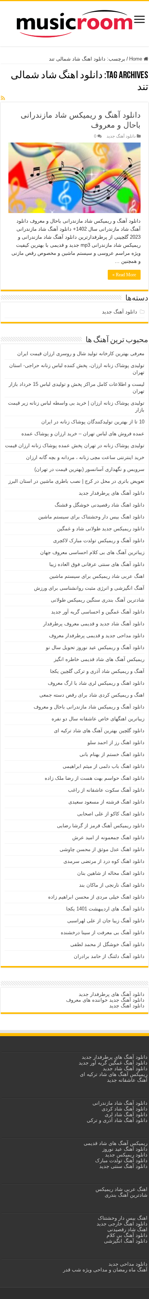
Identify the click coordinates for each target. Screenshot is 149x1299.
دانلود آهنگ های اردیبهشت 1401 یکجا (105, 909)
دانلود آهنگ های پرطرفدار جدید (111, 493)
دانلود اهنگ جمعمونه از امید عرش (108, 837)
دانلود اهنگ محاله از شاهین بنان (110, 873)
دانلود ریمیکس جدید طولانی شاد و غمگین (100, 528)
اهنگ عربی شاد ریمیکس (121, 1189)
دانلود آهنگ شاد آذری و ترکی (117, 1120)
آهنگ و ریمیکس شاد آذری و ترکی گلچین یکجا (97, 671)
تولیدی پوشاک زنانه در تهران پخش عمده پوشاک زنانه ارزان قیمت (74, 445)
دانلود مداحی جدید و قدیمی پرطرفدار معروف (96, 635)
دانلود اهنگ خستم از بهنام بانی (111, 754)
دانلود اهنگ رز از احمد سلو (115, 742)
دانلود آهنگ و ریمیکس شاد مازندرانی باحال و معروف (89, 707)
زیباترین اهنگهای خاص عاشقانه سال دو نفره (98, 719)
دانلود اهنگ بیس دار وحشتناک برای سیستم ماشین (91, 517)
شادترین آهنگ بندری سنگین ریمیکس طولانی (97, 600)
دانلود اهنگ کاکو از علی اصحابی (110, 814)
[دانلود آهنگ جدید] (74, 22)
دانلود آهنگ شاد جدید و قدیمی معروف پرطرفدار (93, 624)
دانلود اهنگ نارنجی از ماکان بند (111, 885)
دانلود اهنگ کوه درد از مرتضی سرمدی (103, 861)
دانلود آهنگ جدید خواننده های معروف (104, 1000)
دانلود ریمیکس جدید (125, 1155)
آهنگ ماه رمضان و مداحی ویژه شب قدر (105, 1270)
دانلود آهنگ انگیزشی (125, 1241)
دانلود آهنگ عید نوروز (124, 1149)
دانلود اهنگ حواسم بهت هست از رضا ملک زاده (94, 778)
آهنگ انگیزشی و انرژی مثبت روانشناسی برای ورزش (89, 588)
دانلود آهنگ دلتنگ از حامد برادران (109, 956)
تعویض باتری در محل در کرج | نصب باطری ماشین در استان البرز (76, 481)
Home (136, 59)
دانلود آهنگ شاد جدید (125, 1068)
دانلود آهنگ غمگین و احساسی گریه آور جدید (97, 612)
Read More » (124, 274)
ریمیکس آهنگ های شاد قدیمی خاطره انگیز (99, 659)
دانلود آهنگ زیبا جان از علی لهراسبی (105, 920)
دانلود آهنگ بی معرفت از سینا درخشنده (102, 932)
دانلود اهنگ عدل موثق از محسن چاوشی (102, 849)
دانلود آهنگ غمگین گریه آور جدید (113, 1063)
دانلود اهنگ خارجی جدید (121, 1224)
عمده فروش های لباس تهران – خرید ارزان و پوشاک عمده (82, 433)
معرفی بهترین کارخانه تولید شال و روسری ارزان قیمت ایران (80, 353)
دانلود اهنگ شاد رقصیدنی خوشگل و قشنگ (99, 505)
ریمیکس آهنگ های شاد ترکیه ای (112, 1074)
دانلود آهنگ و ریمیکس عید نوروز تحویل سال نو (95, 647)
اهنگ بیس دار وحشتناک (121, 1218)
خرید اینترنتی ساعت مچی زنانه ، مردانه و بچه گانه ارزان (85, 457)
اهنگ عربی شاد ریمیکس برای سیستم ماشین (96, 576)
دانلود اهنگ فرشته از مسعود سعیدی (106, 802)
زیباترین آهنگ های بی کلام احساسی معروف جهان (92, 552)
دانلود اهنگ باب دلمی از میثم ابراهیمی (103, 766)
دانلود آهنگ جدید (121, 136)
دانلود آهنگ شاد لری (126, 1114)
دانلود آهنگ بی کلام (127, 1235)
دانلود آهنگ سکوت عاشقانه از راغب (106, 790)
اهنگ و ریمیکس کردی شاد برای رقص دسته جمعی (91, 695)
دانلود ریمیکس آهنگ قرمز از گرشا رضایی (100, 825)
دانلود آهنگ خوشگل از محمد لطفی (107, 944)
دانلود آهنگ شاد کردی (124, 1109)
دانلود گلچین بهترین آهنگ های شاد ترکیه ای (99, 730)
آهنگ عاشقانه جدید (127, 1080)
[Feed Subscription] (3, 98)
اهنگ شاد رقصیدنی (126, 1229)
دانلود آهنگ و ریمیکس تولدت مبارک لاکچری (98, 540)
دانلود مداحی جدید (128, 1264)
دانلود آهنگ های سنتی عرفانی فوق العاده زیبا (96, 564)
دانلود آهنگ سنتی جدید (123, 1166)
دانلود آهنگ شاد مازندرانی (119, 1103)
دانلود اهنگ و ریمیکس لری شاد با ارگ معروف (96, 683)
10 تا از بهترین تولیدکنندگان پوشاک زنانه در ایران (92, 422)
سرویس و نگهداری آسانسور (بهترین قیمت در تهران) (89, 469)
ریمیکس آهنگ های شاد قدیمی (114, 1143)
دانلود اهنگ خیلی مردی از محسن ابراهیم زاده (96, 897)
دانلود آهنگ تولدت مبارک (121, 1160)
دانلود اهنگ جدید (126, 1006)
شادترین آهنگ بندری (126, 1195)
